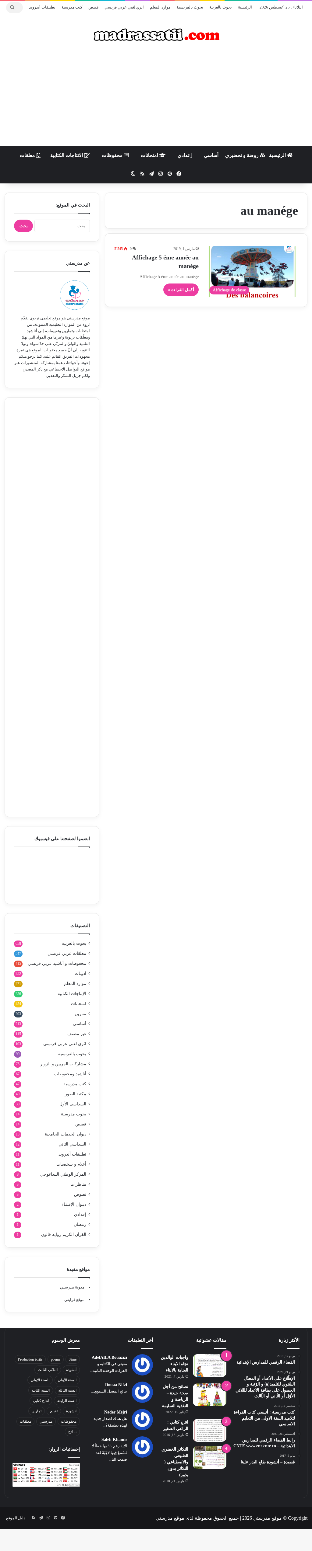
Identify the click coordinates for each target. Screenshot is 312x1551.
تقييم (54, 1411)
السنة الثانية (41, 1390)
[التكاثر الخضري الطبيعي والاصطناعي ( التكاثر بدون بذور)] (209, 1457)
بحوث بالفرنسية (190, 7)
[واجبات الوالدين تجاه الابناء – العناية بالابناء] (209, 1365)
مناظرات (78, 1184)
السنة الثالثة (67, 1390)
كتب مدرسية (72, 7)
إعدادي (185, 155)
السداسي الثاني (72, 1144)
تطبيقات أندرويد (42, 7)
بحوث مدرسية (73, 1114)
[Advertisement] (156, 97)
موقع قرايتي (74, 1299)
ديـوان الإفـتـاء (74, 1204)
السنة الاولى (40, 1380)
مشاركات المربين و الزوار (63, 1064)
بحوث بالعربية (220, 7)
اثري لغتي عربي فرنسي (124, 7)
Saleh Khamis (114, 1439)
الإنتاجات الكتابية (72, 993)
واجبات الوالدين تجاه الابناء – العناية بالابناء (174, 1363)
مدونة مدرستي (72, 1287)
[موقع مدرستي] (156, 34)
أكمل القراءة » (181, 289)
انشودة (71, 1411)
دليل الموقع (15, 1518)
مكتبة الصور (75, 1094)
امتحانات (150, 155)
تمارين (80, 1013)
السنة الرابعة (66, 1401)
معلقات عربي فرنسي (67, 953)
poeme (55, 1359)
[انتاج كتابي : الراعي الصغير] (209, 1430)
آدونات (80, 973)
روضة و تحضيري (242, 155)
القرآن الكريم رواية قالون (63, 1234)
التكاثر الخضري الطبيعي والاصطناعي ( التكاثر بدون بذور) (174, 1462)
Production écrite (30, 1359)
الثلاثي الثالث (48, 1370)
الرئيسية (245, 7)
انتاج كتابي (41, 1401)
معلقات (28, 155)
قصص (93, 7)
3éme (72, 1359)
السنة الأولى (67, 1380)
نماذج (72, 1432)
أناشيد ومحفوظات (70, 1074)
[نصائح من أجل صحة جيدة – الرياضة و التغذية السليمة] (209, 1394)
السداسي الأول (72, 1104)
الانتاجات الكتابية (67, 155)
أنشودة (71, 1370)
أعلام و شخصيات (71, 1164)
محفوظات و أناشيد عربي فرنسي (57, 963)
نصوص (80, 1194)
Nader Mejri (115, 1412)
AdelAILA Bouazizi (109, 1357)
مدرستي (46, 1421)
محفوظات (113, 155)
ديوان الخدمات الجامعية (65, 1134)
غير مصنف (76, 1033)
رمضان (80, 1224)
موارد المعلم (160, 7)
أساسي (211, 155)
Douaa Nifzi (116, 1384)
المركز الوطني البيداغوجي (63, 1174)
